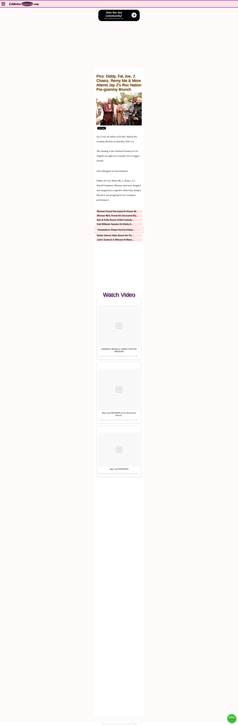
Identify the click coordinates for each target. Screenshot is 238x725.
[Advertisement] (119, 42)
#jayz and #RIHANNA (119, 469)
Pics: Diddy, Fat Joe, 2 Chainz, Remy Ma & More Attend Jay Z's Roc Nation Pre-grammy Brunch (118, 82)
